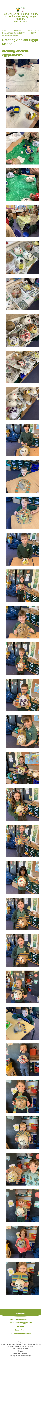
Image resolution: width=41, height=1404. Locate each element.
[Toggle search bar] (32, 2)
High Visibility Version (20, 1349)
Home (4, 30)
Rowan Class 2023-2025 (16, 32)
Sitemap (20, 1351)
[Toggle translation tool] (27, 2)
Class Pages (16, 30)
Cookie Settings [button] (25, 1355)
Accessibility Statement (20, 1353)
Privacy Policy (15, 1355)
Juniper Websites (27, 1346)
